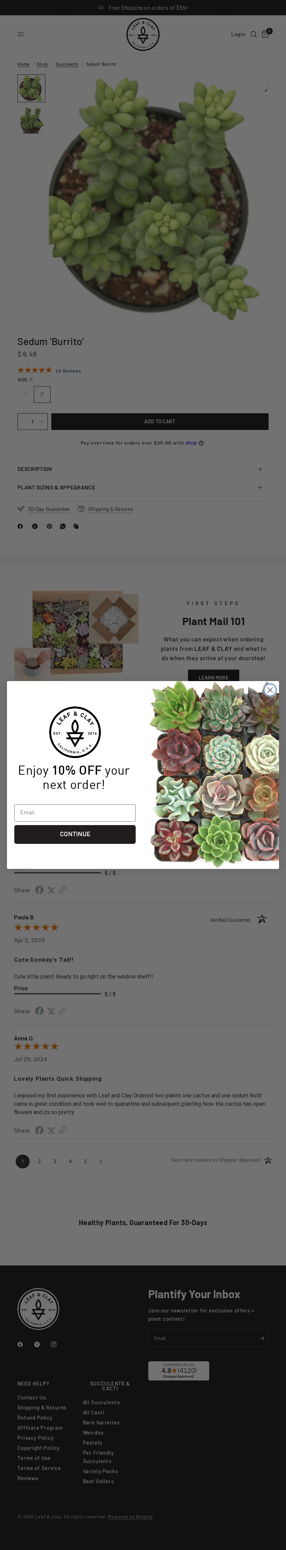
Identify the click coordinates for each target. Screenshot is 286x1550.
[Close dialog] (270, 690)
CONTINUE (75, 834)
